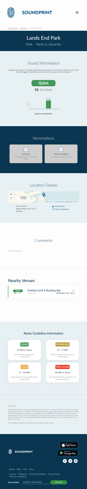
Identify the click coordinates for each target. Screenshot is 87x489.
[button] (43, 194)
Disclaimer (22, 474)
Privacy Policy (54, 474)
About (11, 469)
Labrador (23, 28)
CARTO (76, 202)
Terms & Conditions (17, 477)
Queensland (12, 28)
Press (31, 469)
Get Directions (60, 206)
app (25, 72)
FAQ (25, 469)
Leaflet (50, 202)
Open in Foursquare (62, 209)
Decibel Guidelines (38, 474)
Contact (12, 474)
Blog (19, 469)
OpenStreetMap (59, 202)
